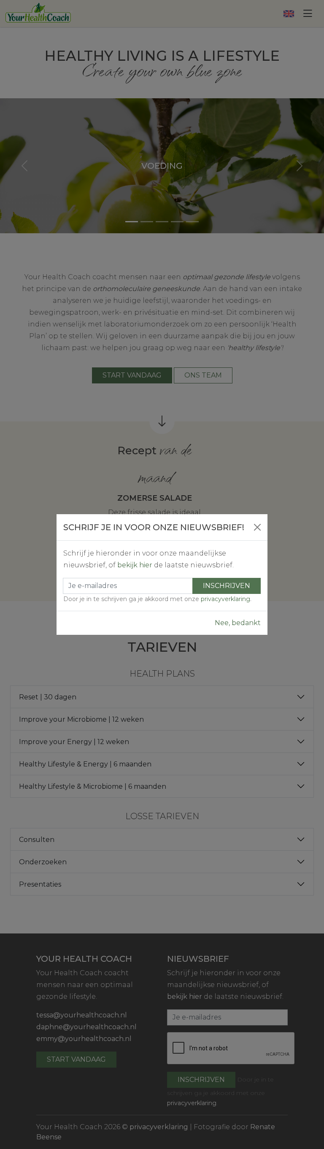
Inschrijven (226, 586)
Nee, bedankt (238, 623)
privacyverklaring (225, 599)
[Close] (257, 527)
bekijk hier (134, 565)
